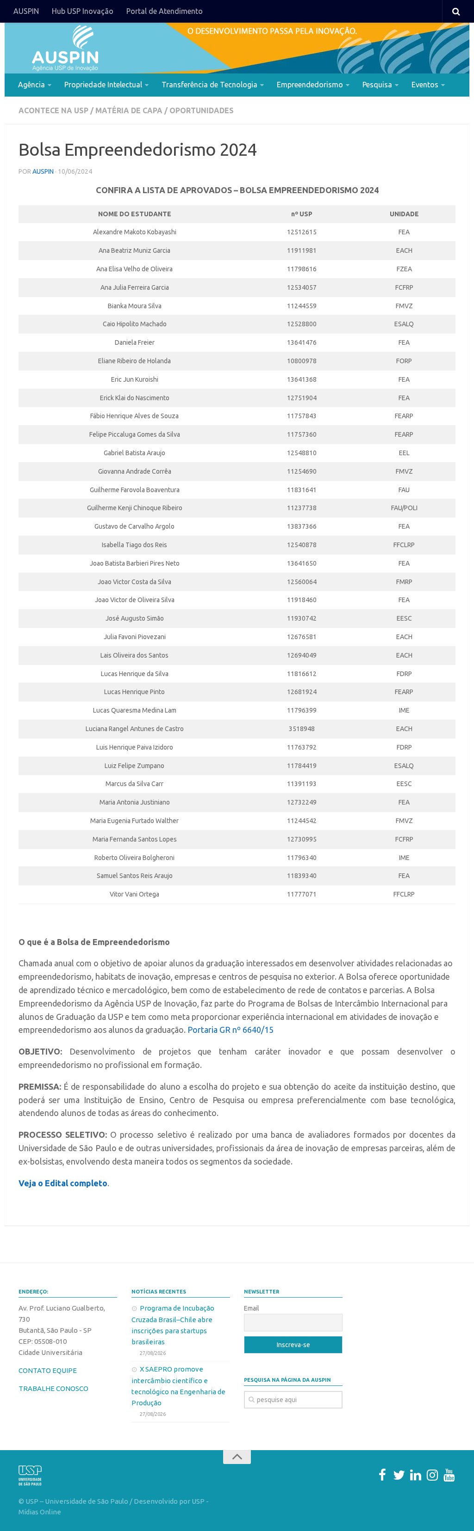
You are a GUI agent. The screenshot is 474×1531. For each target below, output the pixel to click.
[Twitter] (399, 1475)
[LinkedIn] (415, 1475)
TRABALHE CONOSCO (53, 1388)
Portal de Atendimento (164, 11)
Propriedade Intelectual (103, 84)
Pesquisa (377, 84)
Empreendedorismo (310, 84)
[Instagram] (432, 1475)
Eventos (425, 84)
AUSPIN (26, 11)
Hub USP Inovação (82, 11)
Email (251, 1308)
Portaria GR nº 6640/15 (230, 1029)
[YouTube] (449, 1475)
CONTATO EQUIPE (48, 1370)
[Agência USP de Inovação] (65, 48)
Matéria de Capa (128, 110)
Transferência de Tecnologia (209, 84)
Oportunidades (201, 110)
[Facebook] (382, 1475)
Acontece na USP (53, 110)
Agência (31, 84)
